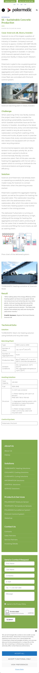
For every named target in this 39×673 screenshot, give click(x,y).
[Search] (37, 10)
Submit (9, 620)
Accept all (19, 653)
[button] (36, 631)
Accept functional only (19, 659)
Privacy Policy (19, 669)
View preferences (19, 665)
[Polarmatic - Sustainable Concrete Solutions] (20, 10)
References (6, 17)
